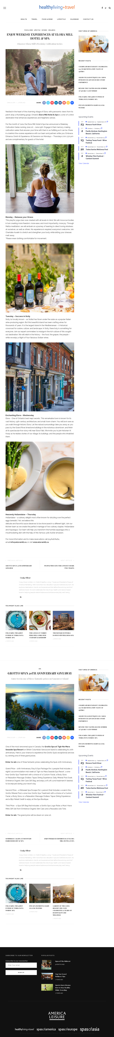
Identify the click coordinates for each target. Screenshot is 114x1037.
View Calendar (84, 163)
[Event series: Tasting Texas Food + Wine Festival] (106, 137)
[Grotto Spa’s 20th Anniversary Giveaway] (40, 707)
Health (24, 19)
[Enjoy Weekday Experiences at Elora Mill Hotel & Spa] (40, 72)
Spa (40, 669)
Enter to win (11, 762)
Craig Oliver (11, 102)
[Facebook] (102, 8)
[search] (110, 8)
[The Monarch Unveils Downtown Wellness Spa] (63, 620)
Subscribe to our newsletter (17, 961)
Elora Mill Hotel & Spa (48, 115)
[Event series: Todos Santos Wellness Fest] (106, 147)
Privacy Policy (46, 1033)
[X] (105, 8)
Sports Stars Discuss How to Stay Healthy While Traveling (63, 987)
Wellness (51, 30)
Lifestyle (61, 19)
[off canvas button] (4, 8)
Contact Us (88, 19)
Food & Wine (47, 19)
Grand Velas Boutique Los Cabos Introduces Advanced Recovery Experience (92, 79)
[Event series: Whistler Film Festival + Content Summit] (105, 153)
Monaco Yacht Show (93, 124)
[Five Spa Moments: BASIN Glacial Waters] (40, 893)
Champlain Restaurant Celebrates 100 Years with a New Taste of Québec (93, 69)
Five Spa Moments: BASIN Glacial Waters (39, 907)
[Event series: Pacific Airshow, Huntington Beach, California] (101, 128)
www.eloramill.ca (41, 542)
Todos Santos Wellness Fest (97, 149)
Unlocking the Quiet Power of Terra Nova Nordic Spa (14, 635)
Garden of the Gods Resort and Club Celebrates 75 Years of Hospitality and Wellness (62, 910)
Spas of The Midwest (62, 961)
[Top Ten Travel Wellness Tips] (47, 976)
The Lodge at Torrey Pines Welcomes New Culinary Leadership (38, 635)
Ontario (44, 30)
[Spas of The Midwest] (46, 965)
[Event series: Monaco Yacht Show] (107, 122)
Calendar (74, 19)
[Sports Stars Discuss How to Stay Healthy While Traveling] (47, 987)
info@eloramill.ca (18, 542)
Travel (34, 19)
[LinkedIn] (20, 597)
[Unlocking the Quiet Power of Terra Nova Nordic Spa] (16, 620)
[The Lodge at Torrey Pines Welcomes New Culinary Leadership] (40, 620)
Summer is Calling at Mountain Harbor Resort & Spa (18, 840)
